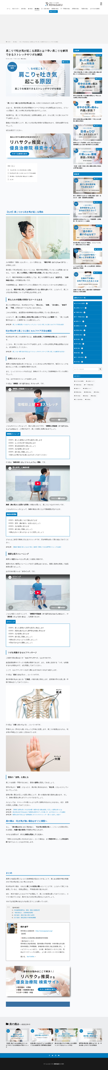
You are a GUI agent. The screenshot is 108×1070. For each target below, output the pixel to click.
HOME (8, 41)
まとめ (10, 179)
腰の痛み (23, 8)
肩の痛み (37, 8)
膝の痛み (30, 8)
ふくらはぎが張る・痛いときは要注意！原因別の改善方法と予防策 (87, 267)
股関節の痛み (55, 8)
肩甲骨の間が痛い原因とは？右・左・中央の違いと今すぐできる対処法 (90, 1044)
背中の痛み (99, 78)
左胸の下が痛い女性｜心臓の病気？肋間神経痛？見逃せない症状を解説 (87, 290)
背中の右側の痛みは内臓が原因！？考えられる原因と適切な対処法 (87, 120)
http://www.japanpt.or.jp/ (44, 931)
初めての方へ (15, 8)
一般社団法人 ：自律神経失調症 (23, 912)
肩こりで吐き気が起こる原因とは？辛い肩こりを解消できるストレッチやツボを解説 (39, 41)
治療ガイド (79, 321)
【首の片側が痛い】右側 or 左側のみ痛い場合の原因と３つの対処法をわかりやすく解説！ (87, 73)
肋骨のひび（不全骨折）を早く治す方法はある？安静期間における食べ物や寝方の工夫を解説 (87, 143)
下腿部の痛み (84, 8)
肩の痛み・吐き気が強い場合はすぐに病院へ (20, 176)
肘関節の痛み (75, 8)
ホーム (8, 8)
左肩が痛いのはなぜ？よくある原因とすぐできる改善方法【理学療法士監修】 (41, 1044)
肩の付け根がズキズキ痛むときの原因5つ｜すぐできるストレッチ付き (66, 1044)
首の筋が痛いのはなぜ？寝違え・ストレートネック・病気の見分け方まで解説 (87, 243)
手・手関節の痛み (65, 8)
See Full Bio (30, 956)
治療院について (80, 325)
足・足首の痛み (45, 8)
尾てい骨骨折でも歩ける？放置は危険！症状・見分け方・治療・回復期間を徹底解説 (87, 196)
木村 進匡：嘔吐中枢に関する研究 (24, 915)
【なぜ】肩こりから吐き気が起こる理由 (19, 170)
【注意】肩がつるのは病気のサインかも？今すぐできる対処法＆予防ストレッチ (17, 1045)
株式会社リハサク (59, 1064)
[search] (100, 369)
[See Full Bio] (35, 956)
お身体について (98, 125)
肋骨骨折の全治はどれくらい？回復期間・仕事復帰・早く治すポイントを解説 (87, 220)
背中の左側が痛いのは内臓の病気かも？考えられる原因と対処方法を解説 (87, 96)
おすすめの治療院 (94, 8)
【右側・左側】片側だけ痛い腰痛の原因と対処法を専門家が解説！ (87, 167)
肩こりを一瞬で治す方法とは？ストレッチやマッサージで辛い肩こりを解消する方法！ (39, 351)
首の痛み (99, 55)
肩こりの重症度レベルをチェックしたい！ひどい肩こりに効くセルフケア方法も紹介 (38, 324)
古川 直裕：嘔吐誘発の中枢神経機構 (25, 917)
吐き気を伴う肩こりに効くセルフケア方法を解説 (22, 173)
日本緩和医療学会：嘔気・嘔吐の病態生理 (27, 910)
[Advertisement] (54, 28)
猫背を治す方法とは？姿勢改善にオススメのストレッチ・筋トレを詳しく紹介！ (37, 814)
